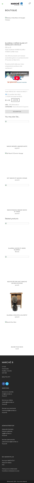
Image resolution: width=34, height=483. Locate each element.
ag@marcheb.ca (6, 433)
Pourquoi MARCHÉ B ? (8, 460)
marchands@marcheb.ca (9, 410)
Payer (16, 91)
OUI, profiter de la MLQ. (14, 94)
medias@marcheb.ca (8, 402)
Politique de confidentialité (9, 468)
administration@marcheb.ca (10, 441)
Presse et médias (6, 462)
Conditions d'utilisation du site (10, 471)
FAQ (3, 464)
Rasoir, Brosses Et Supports (20, 106)
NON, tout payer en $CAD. (14, 96)
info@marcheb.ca (7, 394)
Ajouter (15, 100)
